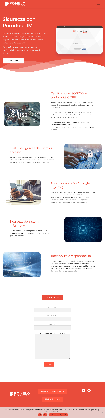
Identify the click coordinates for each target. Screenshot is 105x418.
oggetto (52, 324)
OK (40, 415)
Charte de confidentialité (52, 391)
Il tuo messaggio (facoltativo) (53, 333)
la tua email (52, 315)
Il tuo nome (52, 307)
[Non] (102, 413)
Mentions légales (52, 399)
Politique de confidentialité (58, 415)
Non (45, 415)
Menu (98, 4)
